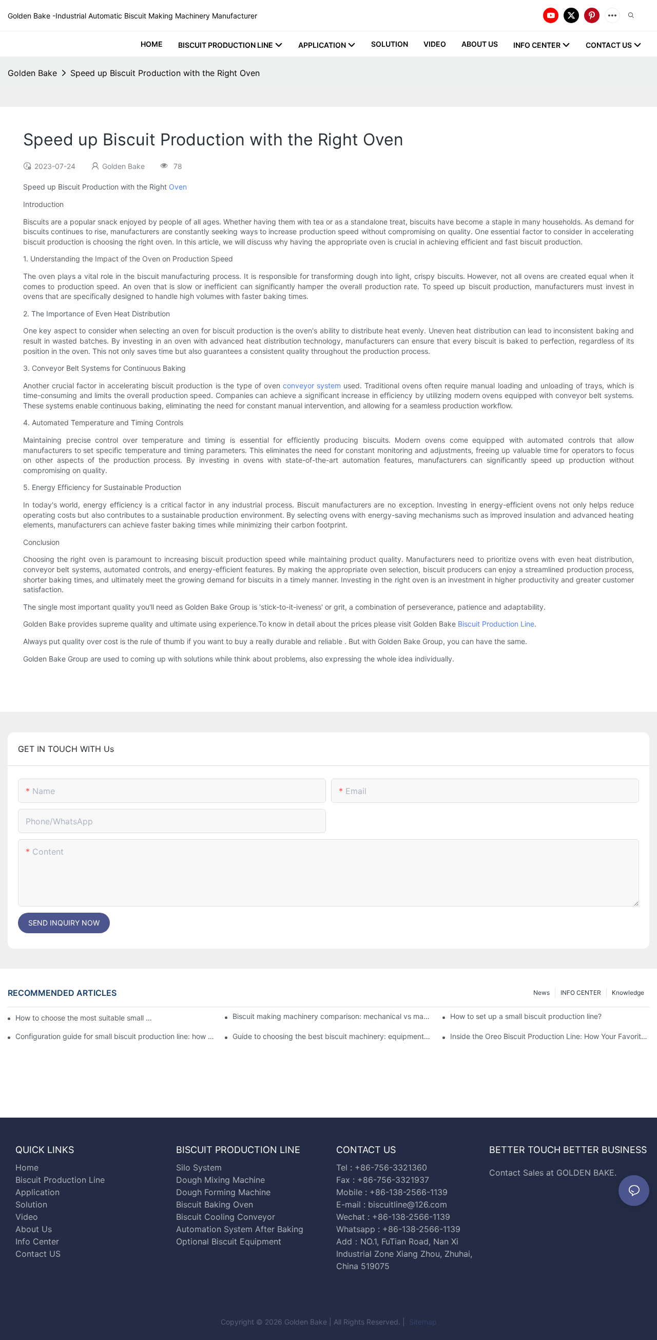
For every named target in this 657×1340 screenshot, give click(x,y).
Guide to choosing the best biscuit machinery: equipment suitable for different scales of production (332, 1036)
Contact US (39, 1254)
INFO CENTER (581, 992)
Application (37, 1192)
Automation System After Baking (239, 1229)
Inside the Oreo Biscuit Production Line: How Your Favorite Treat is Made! (549, 1036)
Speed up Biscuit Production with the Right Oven (165, 73)
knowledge (628, 992)
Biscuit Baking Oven (214, 1204)
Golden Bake (32, 73)
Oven (178, 186)
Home (26, 1167)
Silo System (199, 1167)
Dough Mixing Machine (220, 1180)
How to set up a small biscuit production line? (526, 1016)
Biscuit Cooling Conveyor (225, 1217)
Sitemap (422, 1321)
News (541, 992)
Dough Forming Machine (223, 1192)
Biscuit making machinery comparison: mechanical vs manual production (332, 1016)
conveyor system (312, 385)
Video (26, 1217)
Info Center (37, 1241)
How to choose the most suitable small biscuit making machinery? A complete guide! (84, 1017)
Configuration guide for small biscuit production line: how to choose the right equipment (115, 1036)
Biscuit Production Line (496, 623)
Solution (31, 1204)
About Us (33, 1229)
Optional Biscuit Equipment (228, 1241)
